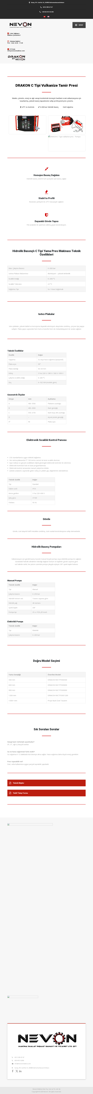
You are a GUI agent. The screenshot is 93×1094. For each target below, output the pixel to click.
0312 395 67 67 (19, 1057)
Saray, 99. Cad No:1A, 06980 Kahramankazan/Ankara (32, 1068)
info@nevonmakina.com (23, 1064)
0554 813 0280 (19, 1060)
